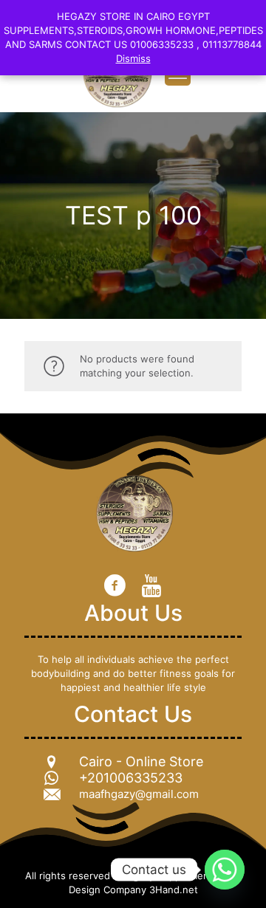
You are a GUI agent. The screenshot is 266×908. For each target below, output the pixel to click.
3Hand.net (173, 889)
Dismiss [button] (133, 58)
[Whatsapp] (225, 870)
